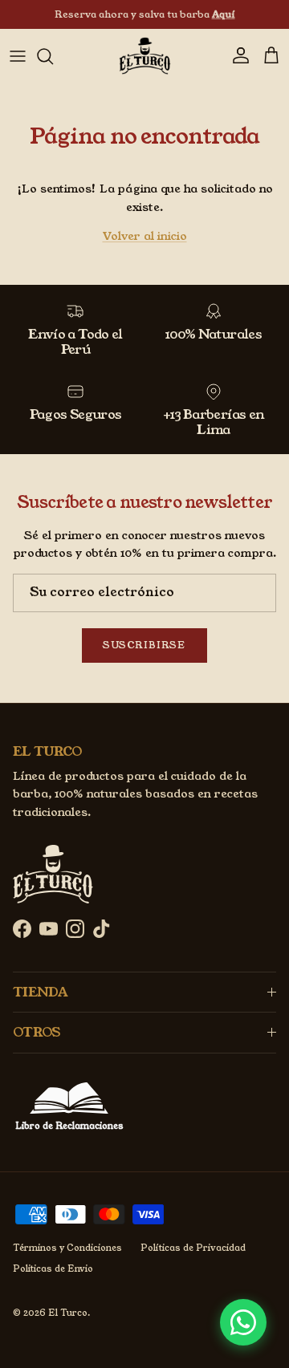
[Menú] (17, 56)
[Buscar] (53, 56)
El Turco (68, 1312)
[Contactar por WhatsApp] (243, 1322)
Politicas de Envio (53, 1268)
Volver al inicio (145, 236)
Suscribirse (144, 645)
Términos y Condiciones (67, 1247)
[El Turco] (145, 56)
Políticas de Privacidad (193, 1247)
